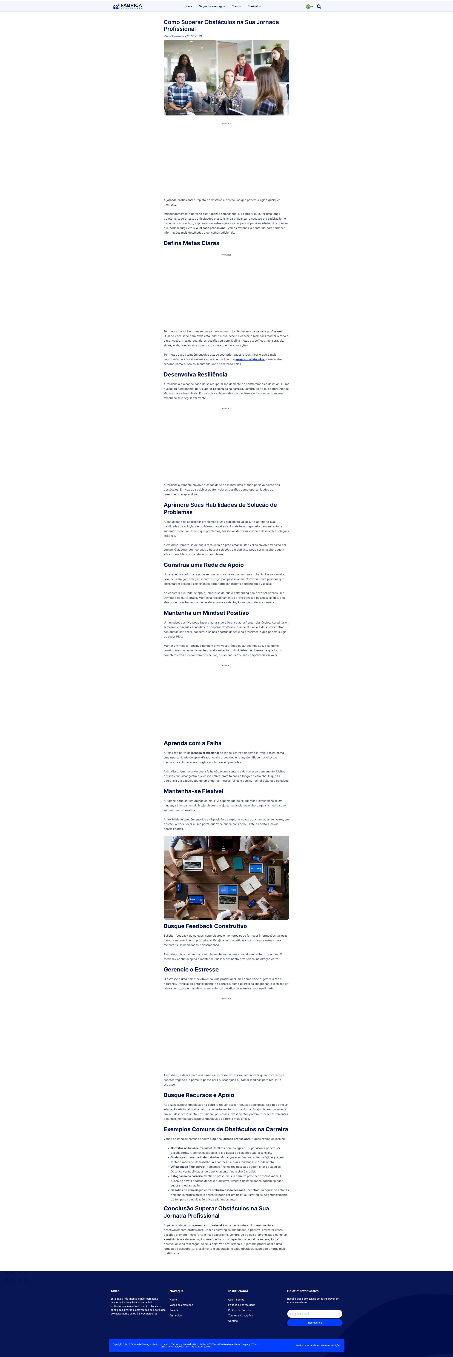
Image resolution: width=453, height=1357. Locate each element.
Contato (233, 1320)
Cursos (236, 6)
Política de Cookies (239, 1310)
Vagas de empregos (212, 6)
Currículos (254, 6)
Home (188, 6)
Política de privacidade (241, 1305)
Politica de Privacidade (307, 1345)
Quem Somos (236, 1299)
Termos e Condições (240, 1315)
